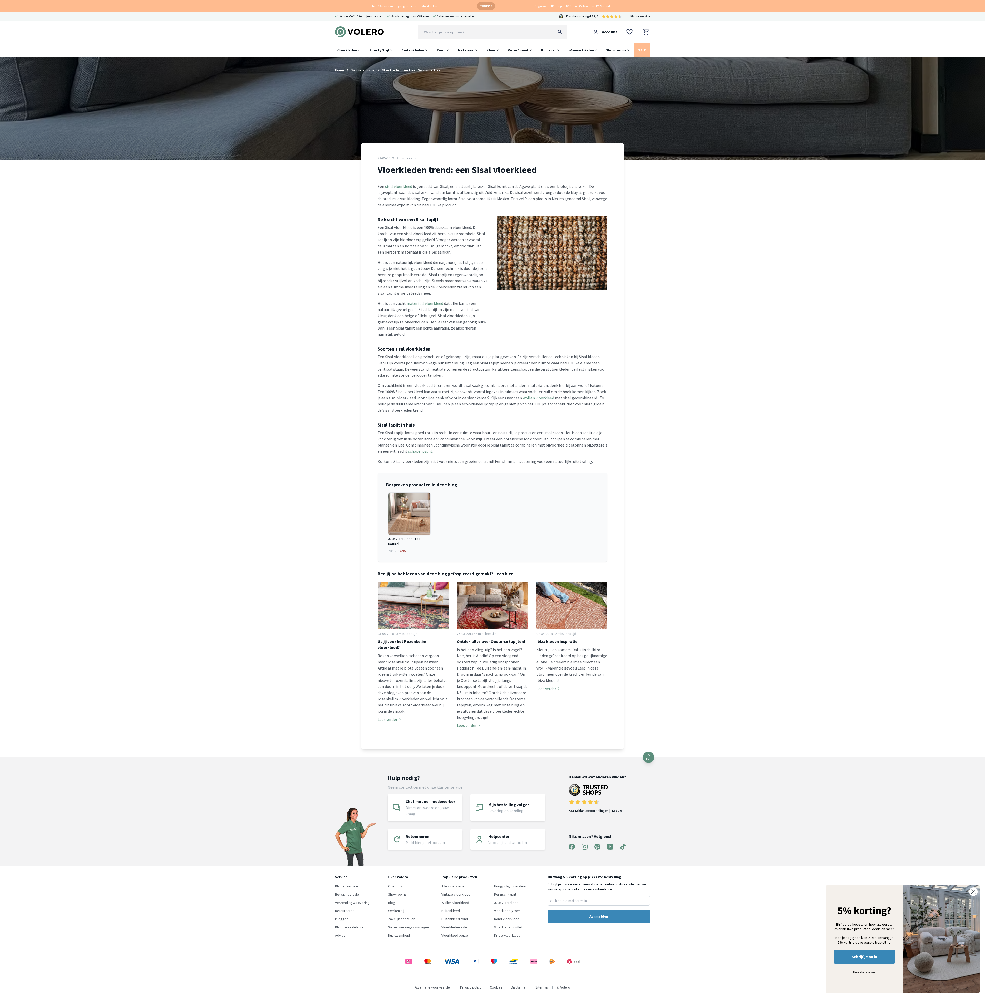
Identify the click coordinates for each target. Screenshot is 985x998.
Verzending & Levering (352, 902)
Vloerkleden (347, 50)
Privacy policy (470, 987)
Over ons (395, 886)
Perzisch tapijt (505, 894)
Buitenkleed (450, 910)
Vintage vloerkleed (455, 894)
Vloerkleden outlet (508, 927)
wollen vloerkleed (538, 397)
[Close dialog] (973, 891)
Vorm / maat (518, 50)
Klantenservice (640, 16)
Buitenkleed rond (454, 919)
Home (339, 70)
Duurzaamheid (399, 935)
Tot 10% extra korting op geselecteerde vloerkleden (404, 6)
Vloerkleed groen (507, 910)
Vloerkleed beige (454, 935)
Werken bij (396, 910)
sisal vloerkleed (398, 186)
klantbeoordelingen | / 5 (595, 810)
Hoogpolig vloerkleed (510, 886)
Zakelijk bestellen (401, 919)
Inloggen (341, 919)
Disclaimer (519, 987)
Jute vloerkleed (506, 902)
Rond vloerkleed (506, 919)
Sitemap (541, 987)
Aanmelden (598, 916)
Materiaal (466, 50)
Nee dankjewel (864, 972)
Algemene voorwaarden (433, 987)
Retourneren (344, 910)
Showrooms (616, 50)
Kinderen (548, 50)
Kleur (491, 50)
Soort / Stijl (379, 50)
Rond (441, 50)
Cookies (496, 987)
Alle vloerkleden (453, 886)
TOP (648, 758)
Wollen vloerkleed (455, 902)
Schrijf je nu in (864, 956)
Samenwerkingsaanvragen (408, 927)
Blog (391, 902)
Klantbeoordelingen (350, 927)
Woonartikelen (581, 50)
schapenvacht (420, 451)
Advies (340, 935)
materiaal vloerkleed (425, 303)
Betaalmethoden (348, 894)
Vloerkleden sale (454, 927)
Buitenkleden (412, 50)
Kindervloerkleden (508, 935)
